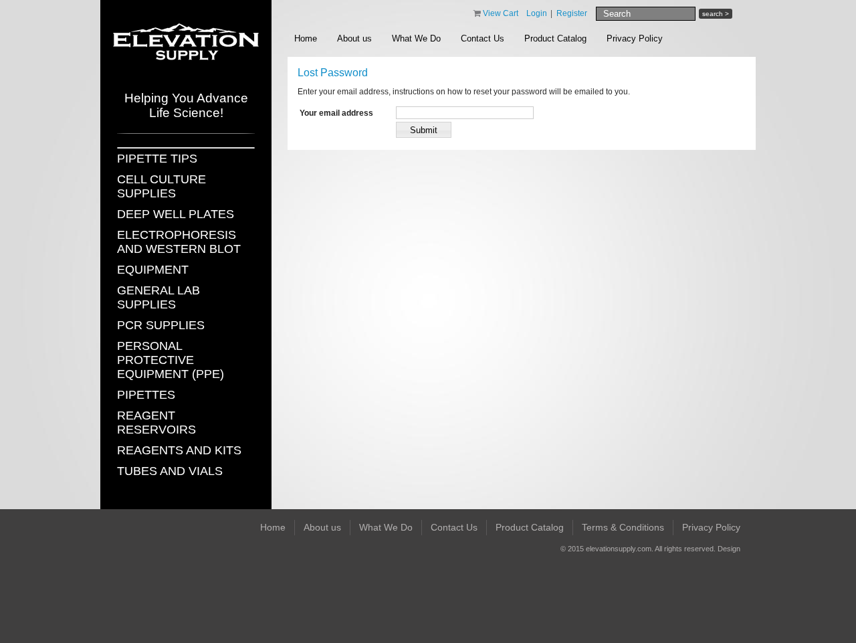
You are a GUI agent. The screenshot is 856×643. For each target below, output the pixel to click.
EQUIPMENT (153, 269)
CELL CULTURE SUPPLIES (161, 186)
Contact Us (482, 38)
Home (305, 38)
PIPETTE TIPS (157, 158)
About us (354, 38)
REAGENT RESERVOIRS (156, 422)
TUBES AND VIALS (170, 471)
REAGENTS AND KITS (179, 450)
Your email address (336, 113)
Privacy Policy (635, 38)
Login (536, 13)
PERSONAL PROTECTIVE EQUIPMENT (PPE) (170, 360)
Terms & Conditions (623, 527)
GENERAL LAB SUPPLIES (158, 297)
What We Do (416, 38)
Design (729, 549)
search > (715, 13)
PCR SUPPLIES (161, 325)
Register (571, 13)
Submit (423, 130)
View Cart (501, 13)
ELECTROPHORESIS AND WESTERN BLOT (179, 242)
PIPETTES (146, 394)
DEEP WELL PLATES (175, 214)
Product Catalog (555, 38)
